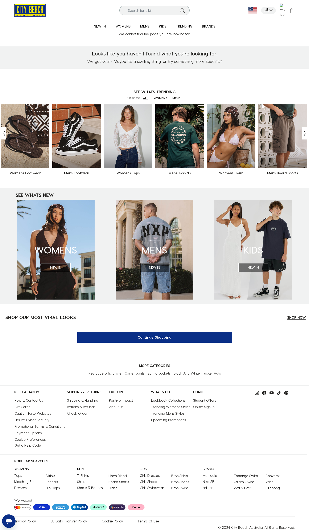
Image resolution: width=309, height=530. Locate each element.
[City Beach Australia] (30, 10)
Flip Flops (53, 488)
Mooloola (210, 475)
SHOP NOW (296, 317)
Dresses (20, 488)
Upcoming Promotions (168, 420)
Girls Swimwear (152, 488)
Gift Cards (22, 407)
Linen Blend (117, 476)
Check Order (77, 413)
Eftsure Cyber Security (32, 420)
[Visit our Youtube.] (270, 392)
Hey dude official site (104, 373)
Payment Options (28, 433)
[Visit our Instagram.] (256, 392)
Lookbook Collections (168, 400)
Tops (18, 475)
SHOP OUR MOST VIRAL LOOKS (40, 317)
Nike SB (208, 482)
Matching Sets (25, 482)
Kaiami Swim (244, 482)
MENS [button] (144, 26)
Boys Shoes (180, 482)
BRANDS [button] (208, 26)
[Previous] (3, 133)
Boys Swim (179, 488)
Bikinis (50, 476)
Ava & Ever (242, 488)
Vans (269, 482)
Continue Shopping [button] (155, 337)
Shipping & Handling (82, 400)
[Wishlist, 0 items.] (282, 10)
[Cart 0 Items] (292, 10)
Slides (112, 488)
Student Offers (204, 400)
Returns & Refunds (81, 407)
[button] (268, 10)
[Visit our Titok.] (278, 392)
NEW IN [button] (100, 26)
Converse (273, 476)
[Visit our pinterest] (285, 392)
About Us (116, 407)
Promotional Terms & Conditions (40, 426)
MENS (176, 98)
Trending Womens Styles (170, 407)
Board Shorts (118, 482)
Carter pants (134, 373)
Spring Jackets (159, 373)
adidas (208, 488)
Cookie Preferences (30, 439)
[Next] (305, 133)
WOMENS (160, 98)
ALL (145, 98)
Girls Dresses (150, 475)
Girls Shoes (148, 482)
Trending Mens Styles (167, 413)
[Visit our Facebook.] (263, 392)
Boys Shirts (179, 476)
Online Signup (204, 407)
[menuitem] (100, 26)
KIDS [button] (162, 26)
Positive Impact (121, 400)
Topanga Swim (246, 476)
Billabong (272, 488)
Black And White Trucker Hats (197, 373)
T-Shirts (83, 475)
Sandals (52, 482)
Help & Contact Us (29, 400)
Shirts (81, 482)
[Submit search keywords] (182, 10)
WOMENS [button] (123, 26)
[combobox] (154, 10)
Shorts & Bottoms (90, 488)
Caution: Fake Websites (33, 413)
